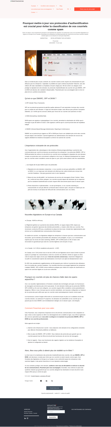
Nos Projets (59, 9)
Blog (61, 6)
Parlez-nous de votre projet (87, 9)
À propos (33, 6)
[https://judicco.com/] (93, 419)
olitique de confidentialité (76, 425)
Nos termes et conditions (62, 425)
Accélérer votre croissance (48, 6)
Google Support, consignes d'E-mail (40, 376)
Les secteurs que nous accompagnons (41, 9)
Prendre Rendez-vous (54, 388)
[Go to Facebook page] (41, 381)
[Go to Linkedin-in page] (47, 381)
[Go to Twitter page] (52, 381)
